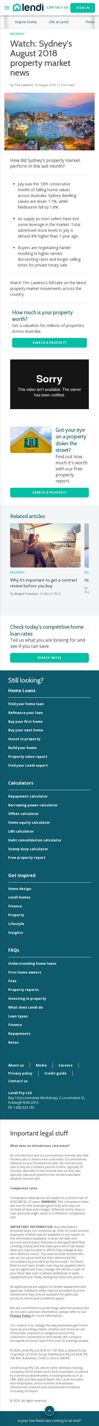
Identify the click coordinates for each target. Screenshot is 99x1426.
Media (41, 1065)
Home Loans (21, 690)
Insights (15, 932)
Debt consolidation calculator (35, 840)
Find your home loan (26, 704)
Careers (66, 1065)
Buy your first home (25, 721)
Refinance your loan (25, 712)
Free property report (27, 857)
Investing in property (27, 998)
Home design (19, 888)
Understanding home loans (32, 963)
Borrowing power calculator (33, 805)
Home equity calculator (29, 822)
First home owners (24, 972)
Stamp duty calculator (28, 849)
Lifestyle (16, 923)
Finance (15, 906)
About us (16, 1065)
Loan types (18, 1016)
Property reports (23, 989)
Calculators (20, 783)
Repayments (19, 1033)
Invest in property (24, 739)
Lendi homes (19, 897)
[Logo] (28, 7)
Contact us (18, 1081)
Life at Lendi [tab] (58, 22)
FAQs (13, 950)
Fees (12, 981)
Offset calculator (23, 813)
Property (16, 915)
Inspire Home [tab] (26, 22)
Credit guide (55, 1073)
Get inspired (21, 875)
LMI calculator (21, 831)
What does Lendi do (25, 1007)
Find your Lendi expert (28, 765)
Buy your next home (25, 730)
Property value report (27, 756)
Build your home (22, 747)
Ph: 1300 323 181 (21, 1107)
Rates (13, 1042)
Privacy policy (20, 1073)
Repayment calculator (28, 796)
